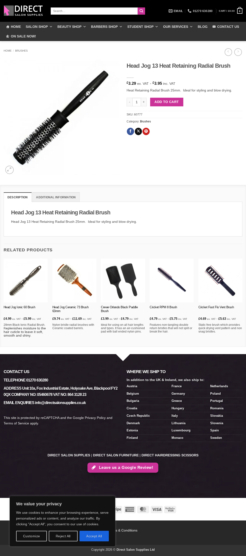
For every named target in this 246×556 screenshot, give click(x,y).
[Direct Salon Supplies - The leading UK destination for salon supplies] (23, 10)
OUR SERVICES (175, 27)
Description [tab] (17, 197)
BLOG (203, 27)
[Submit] (141, 11)
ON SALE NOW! (23, 36)
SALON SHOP (37, 27)
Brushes (21, 50)
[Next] (242, 302)
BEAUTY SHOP (69, 27)
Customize (31, 536)
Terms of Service (16, 423)
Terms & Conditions (123, 530)
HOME (16, 27)
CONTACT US (228, 27)
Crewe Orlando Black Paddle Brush (119, 309)
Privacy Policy (95, 418)
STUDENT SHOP (140, 27)
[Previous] (3, 302)
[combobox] (94, 11)
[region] (62, 521)
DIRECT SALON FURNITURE (116, 455)
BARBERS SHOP (104, 27)
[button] (230, 11)
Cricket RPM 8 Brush (163, 307)
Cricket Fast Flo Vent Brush (216, 307)
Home (8, 50)
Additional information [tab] (56, 197)
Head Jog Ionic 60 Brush (19, 307)
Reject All (63, 536)
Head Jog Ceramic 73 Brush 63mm (70, 309)
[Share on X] (138, 131)
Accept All (94, 536)
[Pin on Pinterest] (146, 131)
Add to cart (166, 102)
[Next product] (228, 52)
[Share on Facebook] (130, 131)
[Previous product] (238, 52)
